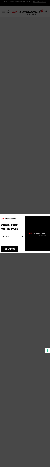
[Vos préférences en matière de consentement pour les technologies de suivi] (47, 350)
